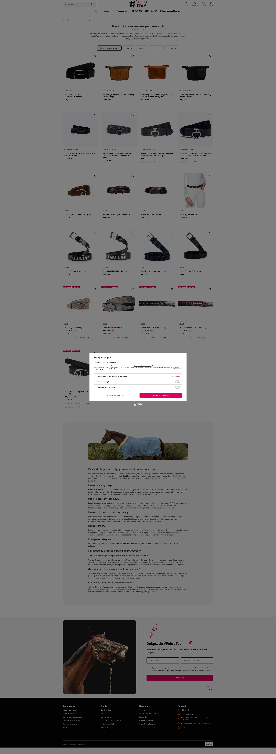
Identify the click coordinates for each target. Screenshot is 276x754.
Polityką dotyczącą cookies (142, 366)
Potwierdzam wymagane (115, 395)
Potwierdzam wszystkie (161, 395)
